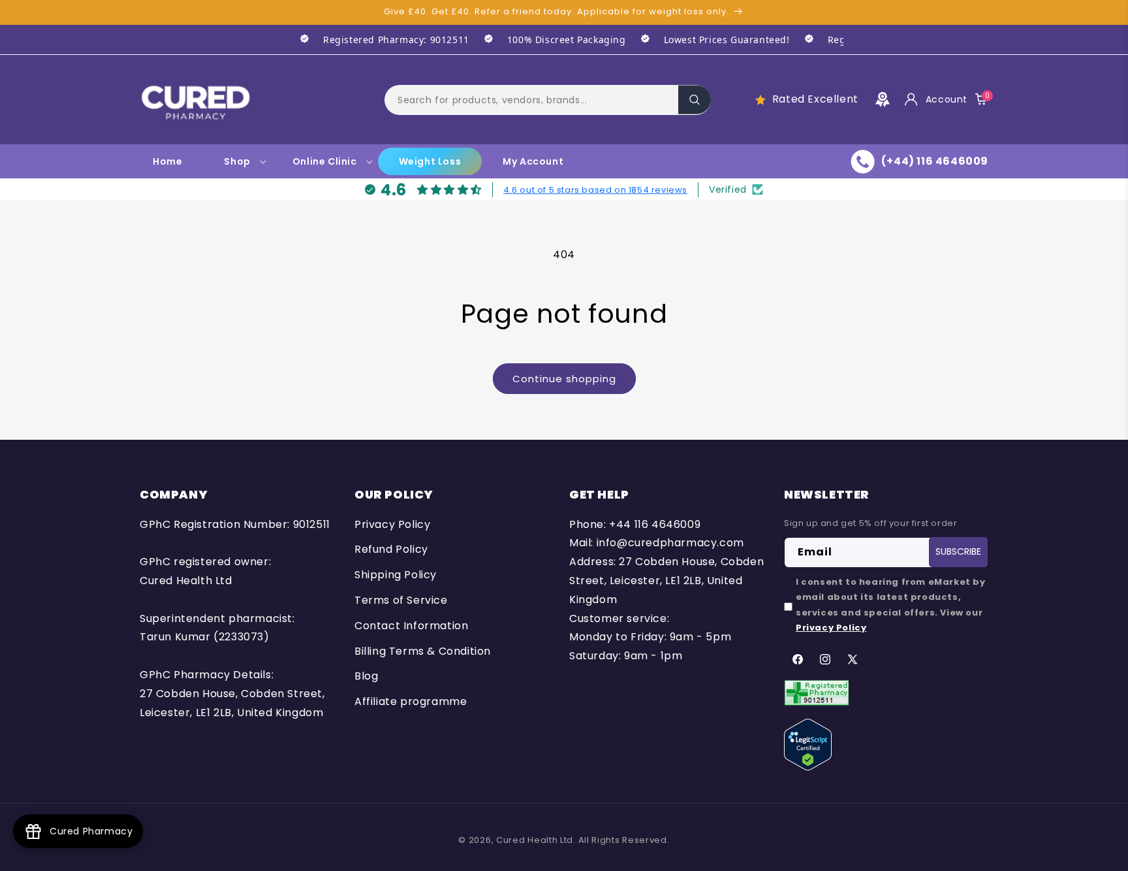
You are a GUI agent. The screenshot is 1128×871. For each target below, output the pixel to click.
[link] (377, 39)
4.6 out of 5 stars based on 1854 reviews (595, 189)
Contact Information (411, 625)
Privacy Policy (392, 524)
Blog (366, 676)
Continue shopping (564, 379)
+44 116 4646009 (654, 524)
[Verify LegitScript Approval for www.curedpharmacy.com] (808, 744)
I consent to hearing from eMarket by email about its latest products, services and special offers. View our (891, 605)
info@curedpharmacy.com (670, 543)
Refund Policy (391, 549)
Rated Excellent (815, 99)
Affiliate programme (410, 701)
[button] (547, 99)
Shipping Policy (395, 574)
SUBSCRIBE (958, 552)
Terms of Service (401, 600)
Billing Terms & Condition (422, 651)
